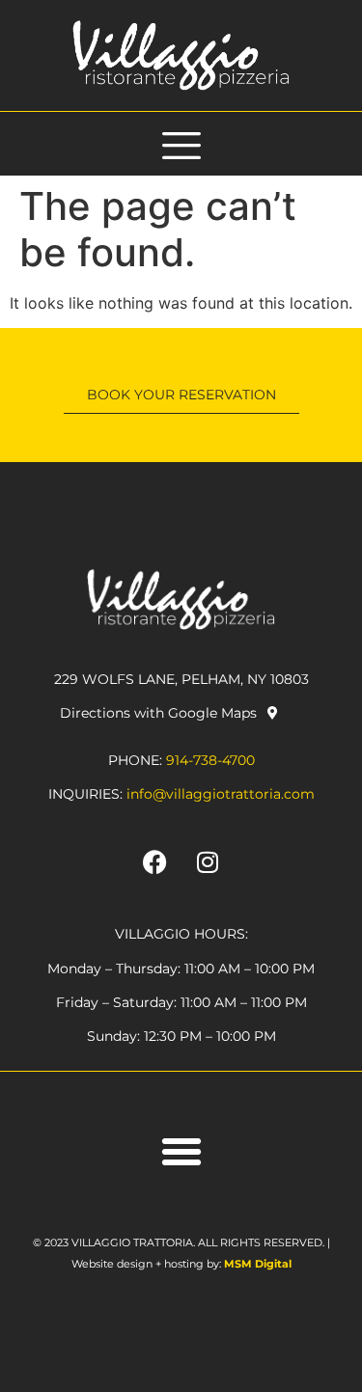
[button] (181, 1152)
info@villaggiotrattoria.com (220, 794)
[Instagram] (207, 861)
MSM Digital (258, 1263)
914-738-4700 (210, 760)
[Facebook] (154, 861)
